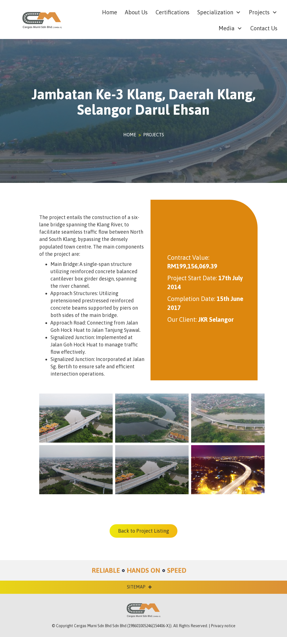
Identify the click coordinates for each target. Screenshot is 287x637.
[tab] (136, 586)
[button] (238, 12)
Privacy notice (223, 626)
